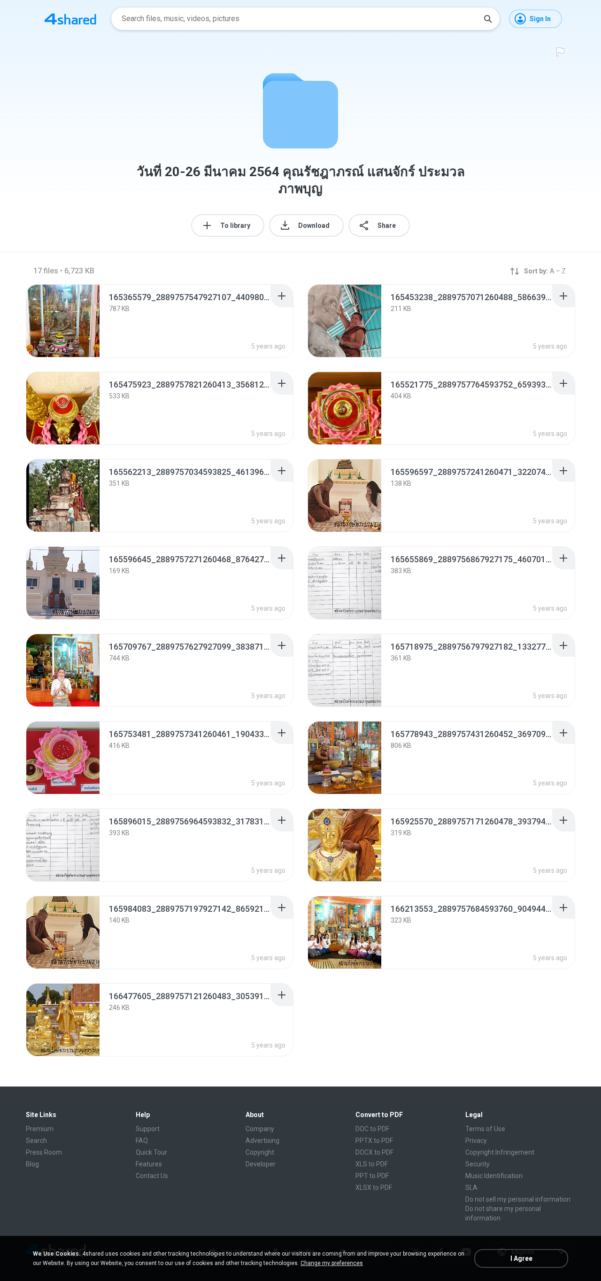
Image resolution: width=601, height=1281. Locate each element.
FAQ (142, 1140)
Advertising (262, 1140)
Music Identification (494, 1176)
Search (36, 1140)
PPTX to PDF (374, 1140)
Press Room (44, 1152)
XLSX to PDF (373, 1187)
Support (148, 1129)
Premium (40, 1129)
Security (477, 1164)
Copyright (260, 1152)
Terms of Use (485, 1129)
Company (260, 1129)
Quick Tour (151, 1152)
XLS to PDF (371, 1164)
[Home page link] (70, 19)
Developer (261, 1164)
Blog (32, 1164)
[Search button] (488, 19)
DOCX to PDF (374, 1152)
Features (149, 1164)
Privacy (476, 1140)
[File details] (63, 321)
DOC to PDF (372, 1129)
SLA (471, 1187)
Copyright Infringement (499, 1152)
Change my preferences (331, 1263)
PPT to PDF (372, 1176)
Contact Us (152, 1176)
